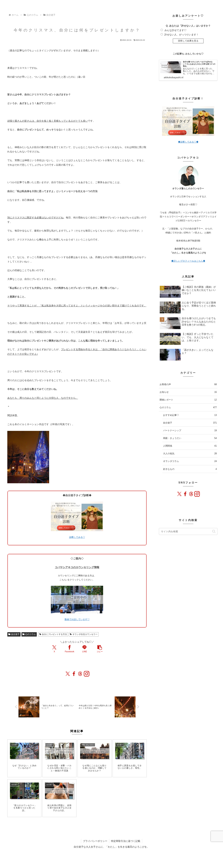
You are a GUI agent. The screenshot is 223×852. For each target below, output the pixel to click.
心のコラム (30, 634)
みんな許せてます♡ (175, 30)
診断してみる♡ (77, 537)
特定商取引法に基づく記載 (125, 841)
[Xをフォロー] (67, 673)
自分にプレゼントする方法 (54, 634)
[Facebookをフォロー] (73, 673)
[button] (100, 649)
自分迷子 (15, 634)
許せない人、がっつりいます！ (181, 34)
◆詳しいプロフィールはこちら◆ (188, 261)
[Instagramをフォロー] (86, 673)
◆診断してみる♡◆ (188, 142)
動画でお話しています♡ (77, 619)
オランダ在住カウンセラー (85, 634)
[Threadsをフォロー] (80, 673)
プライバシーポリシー (95, 841)
